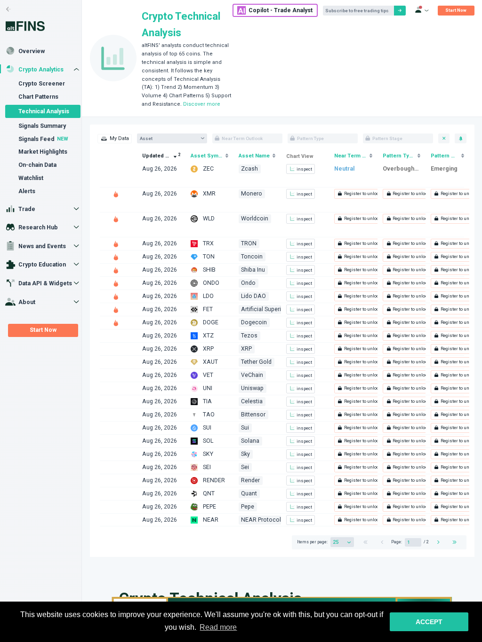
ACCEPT (429, 622)
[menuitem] (114, 138)
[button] (359, 194)
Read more (218, 627)
